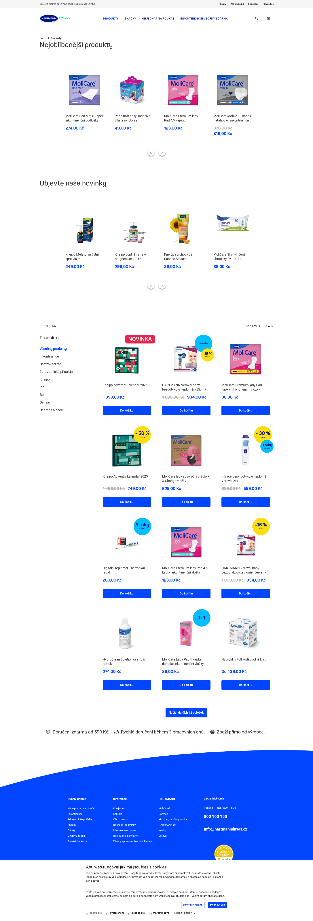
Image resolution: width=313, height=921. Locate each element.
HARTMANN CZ (167, 824)
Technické (96, 913)
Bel (42, 395)
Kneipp (45, 379)
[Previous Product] (151, 152)
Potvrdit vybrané (192, 904)
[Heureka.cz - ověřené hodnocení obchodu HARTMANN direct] (224, 853)
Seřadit (269, 326)
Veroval (163, 835)
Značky (130, 18)
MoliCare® (164, 808)
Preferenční (117, 913)
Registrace (253, 4)
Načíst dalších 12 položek (186, 712)
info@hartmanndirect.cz (225, 829)
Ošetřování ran (51, 364)
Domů (43, 38)
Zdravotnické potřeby (80, 819)
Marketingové (161, 913)
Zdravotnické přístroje (56, 372)
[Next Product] (162, 152)
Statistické (138, 913)
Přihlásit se (268, 4)
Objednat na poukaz (158, 18)
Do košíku (126, 410)
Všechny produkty (53, 349)
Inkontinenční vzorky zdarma (204, 18)
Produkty (111, 18)
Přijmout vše (217, 904)
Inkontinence (49, 356)
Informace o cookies (124, 830)
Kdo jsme (118, 808)
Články (222, 4)
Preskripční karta (77, 841)
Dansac (45, 402)
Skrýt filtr (51, 326)
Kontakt (117, 813)
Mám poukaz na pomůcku (82, 808)
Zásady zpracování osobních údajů (133, 841)
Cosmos (163, 813)
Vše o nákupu (237, 4)
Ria (42, 387)
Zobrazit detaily (183, 913)
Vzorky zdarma (76, 835)
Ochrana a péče (51, 410)
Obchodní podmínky (124, 824)
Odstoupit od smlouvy (125, 835)
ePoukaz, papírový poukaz (173, 819)
